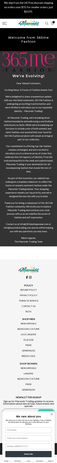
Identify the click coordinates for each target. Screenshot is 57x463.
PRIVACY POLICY (28, 295)
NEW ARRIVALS (28, 323)
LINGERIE (28, 373)
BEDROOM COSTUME (28, 329)
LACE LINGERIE (28, 334)
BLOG (28, 311)
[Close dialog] (52, 414)
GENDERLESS (28, 350)
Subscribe (28, 454)
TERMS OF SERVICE (28, 300)
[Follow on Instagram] (30, 277)
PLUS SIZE (28, 340)
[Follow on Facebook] (26, 277)
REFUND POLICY (28, 290)
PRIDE (28, 345)
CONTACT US (29, 306)
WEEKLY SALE (28, 356)
